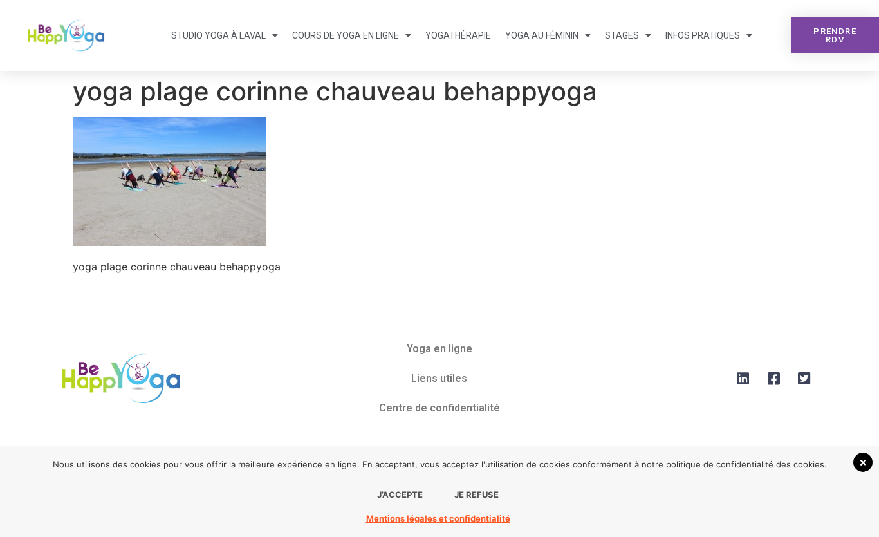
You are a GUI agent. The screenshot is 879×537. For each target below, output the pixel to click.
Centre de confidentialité (439, 408)
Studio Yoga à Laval (218, 35)
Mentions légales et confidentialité (438, 518)
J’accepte (400, 494)
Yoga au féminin (541, 35)
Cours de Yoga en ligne (345, 35)
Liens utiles (439, 378)
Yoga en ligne (439, 349)
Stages (622, 35)
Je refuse (476, 494)
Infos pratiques (702, 35)
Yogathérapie (458, 35)
